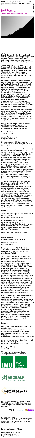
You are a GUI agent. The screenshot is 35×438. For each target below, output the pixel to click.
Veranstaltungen (12, 3)
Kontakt (18, 1)
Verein (12, 1)
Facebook (12, 429)
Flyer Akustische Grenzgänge (16, 232)
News (3, 3)
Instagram (5, 429)
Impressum (5, 436)
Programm (5, 1)
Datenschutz (14, 436)
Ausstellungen (24, 3)
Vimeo (19, 429)
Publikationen (6, 5)
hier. (24, 354)
